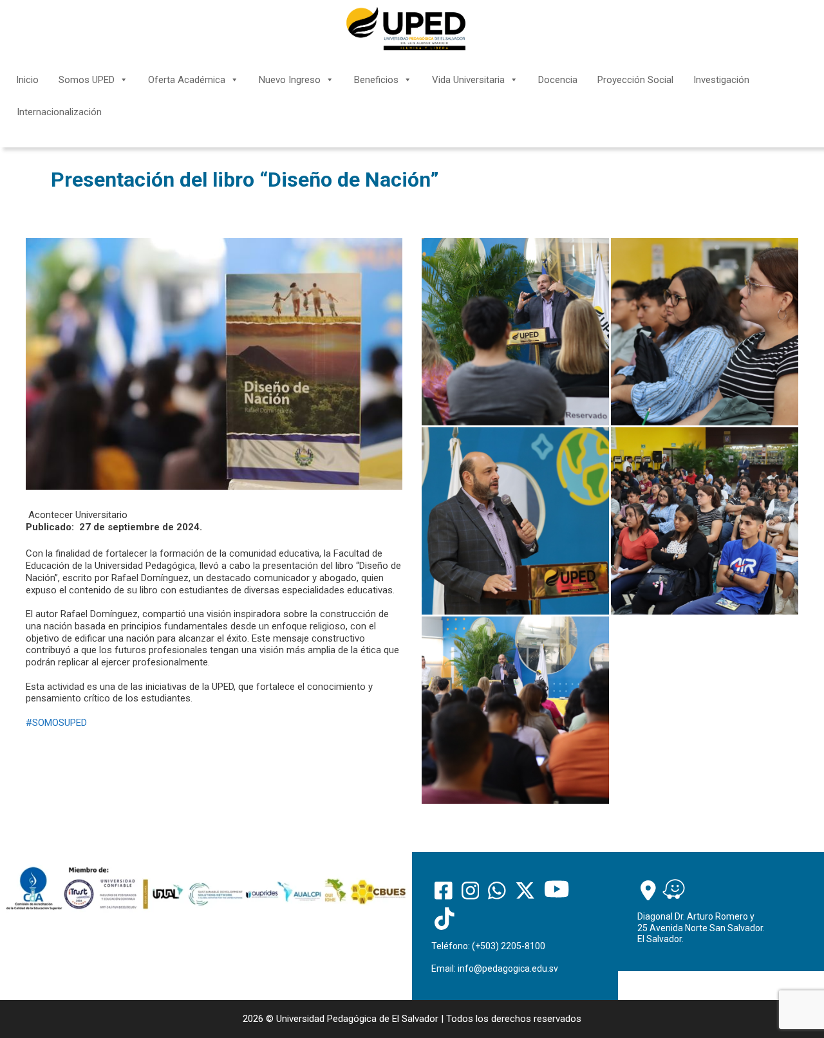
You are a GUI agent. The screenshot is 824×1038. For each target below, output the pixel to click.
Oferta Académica (186, 80)
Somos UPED (87, 80)
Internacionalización (59, 112)
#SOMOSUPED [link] (56, 722)
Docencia (557, 80)
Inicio (27, 80)
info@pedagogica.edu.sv (508, 968)
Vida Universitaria (468, 80)
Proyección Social (635, 80)
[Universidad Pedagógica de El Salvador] (406, 28)
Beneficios (376, 80)
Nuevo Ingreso (290, 80)
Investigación (721, 80)
